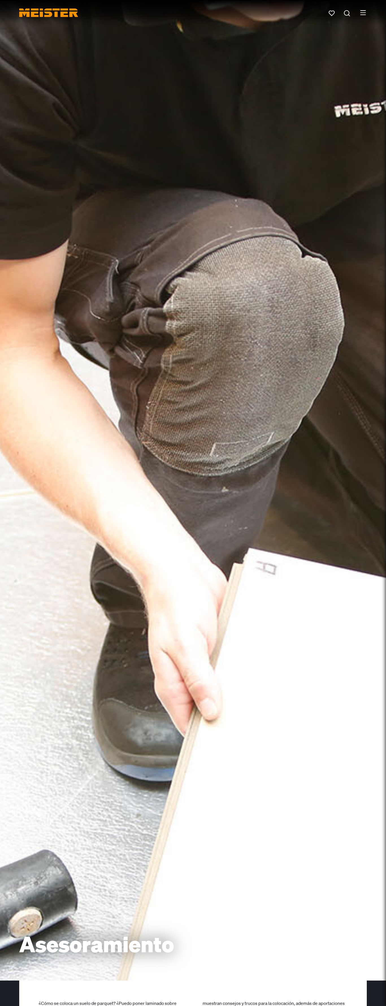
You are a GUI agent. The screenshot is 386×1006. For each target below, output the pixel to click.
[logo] (48, 12)
